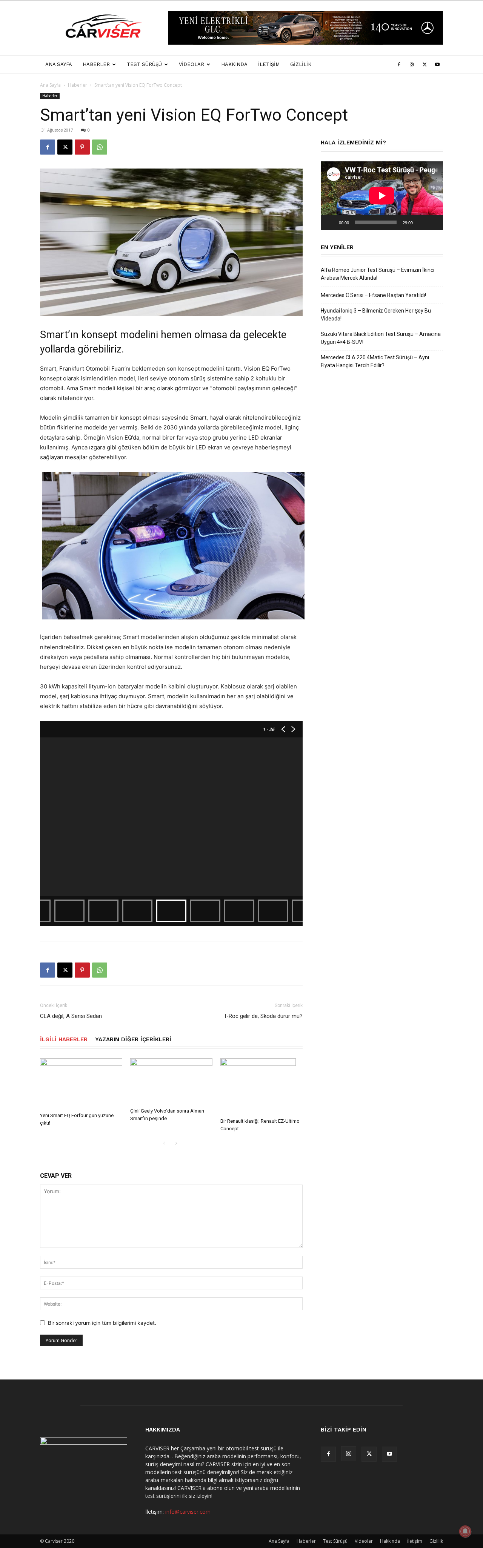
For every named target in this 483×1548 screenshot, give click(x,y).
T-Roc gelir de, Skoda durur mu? (263, 1016)
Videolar (191, 64)
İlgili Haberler (64, 1039)
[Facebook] (399, 64)
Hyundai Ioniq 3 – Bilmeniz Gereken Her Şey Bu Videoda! (376, 315)
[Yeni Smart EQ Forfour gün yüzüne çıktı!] (81, 1083)
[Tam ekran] (433, 222)
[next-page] (176, 1143)
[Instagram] (411, 64)
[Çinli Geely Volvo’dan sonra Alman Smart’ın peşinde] (171, 1081)
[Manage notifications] (465, 1531)
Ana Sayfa (58, 64)
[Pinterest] (82, 147)
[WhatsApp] (99, 147)
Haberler (96, 64)
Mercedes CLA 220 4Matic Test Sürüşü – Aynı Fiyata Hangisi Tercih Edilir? (375, 361)
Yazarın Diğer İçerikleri (133, 1039)
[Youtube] (437, 64)
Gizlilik (300, 64)
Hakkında (234, 64)
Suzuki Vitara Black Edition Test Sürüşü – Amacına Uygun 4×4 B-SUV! (381, 338)
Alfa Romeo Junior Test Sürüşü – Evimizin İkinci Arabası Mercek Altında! (377, 274)
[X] (424, 64)
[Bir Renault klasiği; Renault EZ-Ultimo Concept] (261, 1086)
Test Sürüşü (144, 64)
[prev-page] (164, 1143)
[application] (382, 195)
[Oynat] (330, 222)
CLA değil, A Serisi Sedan (71, 1016)
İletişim (269, 64)
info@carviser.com (188, 1511)
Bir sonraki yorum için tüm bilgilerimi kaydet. (102, 1323)
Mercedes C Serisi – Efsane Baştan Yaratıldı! (373, 295)
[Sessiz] (421, 222)
